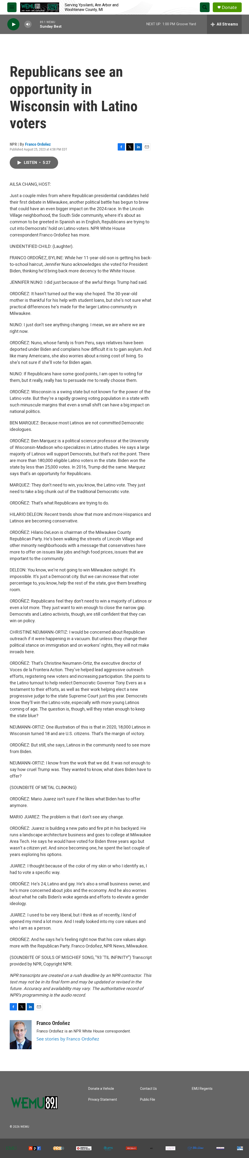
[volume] (28, 24)
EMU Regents (202, 1089)
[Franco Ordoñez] (21, 1034)
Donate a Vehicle (101, 1089)
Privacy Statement (102, 1099)
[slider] (35, 24)
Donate (229, 7)
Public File (147, 1099)
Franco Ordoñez (38, 144)
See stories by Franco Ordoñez (67, 1039)
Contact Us (148, 1089)
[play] (13, 24)
